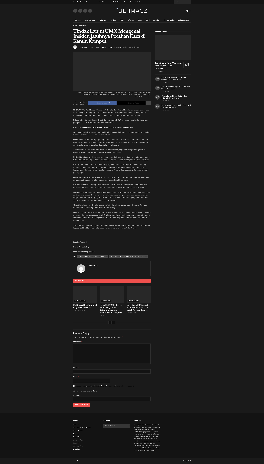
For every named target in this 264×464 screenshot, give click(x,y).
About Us (76, 2)
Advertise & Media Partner (104, 2)
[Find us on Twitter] (80, 11)
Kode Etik (116, 2)
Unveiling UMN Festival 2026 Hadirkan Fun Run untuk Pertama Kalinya (137, 307)
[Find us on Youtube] (85, 11)
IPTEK (122, 20)
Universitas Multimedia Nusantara (135, 256)
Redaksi (92, 2)
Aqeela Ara (83, 47)
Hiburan (103, 20)
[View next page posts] (113, 322)
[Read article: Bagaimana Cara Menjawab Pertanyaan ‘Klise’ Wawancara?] (173, 47)
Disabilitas (76, 449)
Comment (77, 341)
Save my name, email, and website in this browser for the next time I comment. (104, 386)
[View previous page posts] (110, 322)
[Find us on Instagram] (90, 11)
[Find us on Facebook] (75, 11)
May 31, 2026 (132, 313)
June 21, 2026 (105, 315)
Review (113, 20)
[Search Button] (189, 2)
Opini (148, 20)
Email (76, 377)
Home (75, 25)
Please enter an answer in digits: (85, 391)
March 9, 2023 (95, 47)
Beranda (78, 20)
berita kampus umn (90, 256)
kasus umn (113, 256)
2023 (80, 256)
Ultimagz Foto (183, 20)
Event (140, 20)
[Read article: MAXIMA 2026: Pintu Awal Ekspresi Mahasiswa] (85, 294)
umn (120, 256)
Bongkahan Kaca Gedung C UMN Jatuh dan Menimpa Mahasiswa (107, 127)
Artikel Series (169, 20)
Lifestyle (131, 20)
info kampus (103, 256)
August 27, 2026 (79, 310)
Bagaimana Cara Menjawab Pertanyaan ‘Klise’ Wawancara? (168, 66)
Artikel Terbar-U (78, 431)
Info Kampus (90, 20)
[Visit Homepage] (132, 11)
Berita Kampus (83, 25)
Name (76, 367)
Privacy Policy (84, 2)
